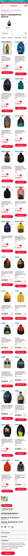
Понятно (8, 553)
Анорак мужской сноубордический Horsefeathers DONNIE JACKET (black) (20, 168)
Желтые (4, 37)
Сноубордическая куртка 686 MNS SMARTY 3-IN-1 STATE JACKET (6, 132)
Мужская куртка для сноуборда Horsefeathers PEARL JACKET (20, 477)
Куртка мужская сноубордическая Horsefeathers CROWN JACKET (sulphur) (20, 238)
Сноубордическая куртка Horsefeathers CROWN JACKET (20, 132)
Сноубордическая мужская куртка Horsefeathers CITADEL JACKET (20, 273)
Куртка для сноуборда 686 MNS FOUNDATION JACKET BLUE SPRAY (7, 407)
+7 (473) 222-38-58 (7, 509)
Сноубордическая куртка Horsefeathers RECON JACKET (6, 203)
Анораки (8, 27)
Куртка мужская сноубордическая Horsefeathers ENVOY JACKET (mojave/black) (7, 373)
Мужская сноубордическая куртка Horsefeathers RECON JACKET (6, 340)
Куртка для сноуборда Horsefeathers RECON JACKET (20, 307)
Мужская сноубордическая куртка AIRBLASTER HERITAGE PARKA (6, 58)
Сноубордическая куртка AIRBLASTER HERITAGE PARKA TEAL (20, 95)
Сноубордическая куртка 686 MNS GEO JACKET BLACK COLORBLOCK (20, 441)
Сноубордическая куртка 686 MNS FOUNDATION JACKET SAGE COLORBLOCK (20, 407)
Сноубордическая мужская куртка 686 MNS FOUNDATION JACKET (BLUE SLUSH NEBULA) (20, 59)
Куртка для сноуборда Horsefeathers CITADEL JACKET (7, 273)
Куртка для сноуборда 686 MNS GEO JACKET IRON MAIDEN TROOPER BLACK (7, 441)
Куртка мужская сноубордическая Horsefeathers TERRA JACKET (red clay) (6, 477)
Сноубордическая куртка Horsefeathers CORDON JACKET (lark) (6, 167)
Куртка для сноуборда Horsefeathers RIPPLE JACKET (7, 237)
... (23, 10)
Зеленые (10, 37)
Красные (25, 37)
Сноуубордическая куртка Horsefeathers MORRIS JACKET (20, 373)
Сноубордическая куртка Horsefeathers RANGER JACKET (6, 307)
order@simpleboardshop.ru (10, 513)
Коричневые (18, 37)
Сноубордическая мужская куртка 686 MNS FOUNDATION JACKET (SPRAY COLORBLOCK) (6, 96)
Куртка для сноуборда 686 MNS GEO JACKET (20, 202)
